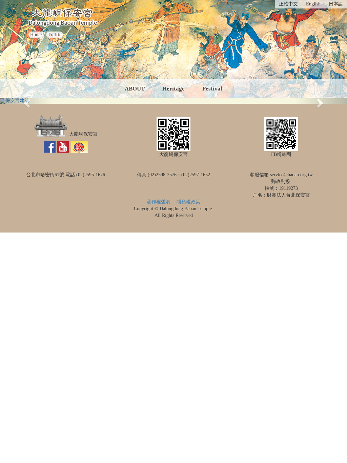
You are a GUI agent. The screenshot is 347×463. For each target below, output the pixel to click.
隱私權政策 (188, 201)
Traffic (54, 34)
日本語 (336, 3)
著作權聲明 (158, 201)
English (313, 3)
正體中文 (288, 3)
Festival (212, 88)
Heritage (173, 88)
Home (36, 34)
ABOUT (135, 88)
